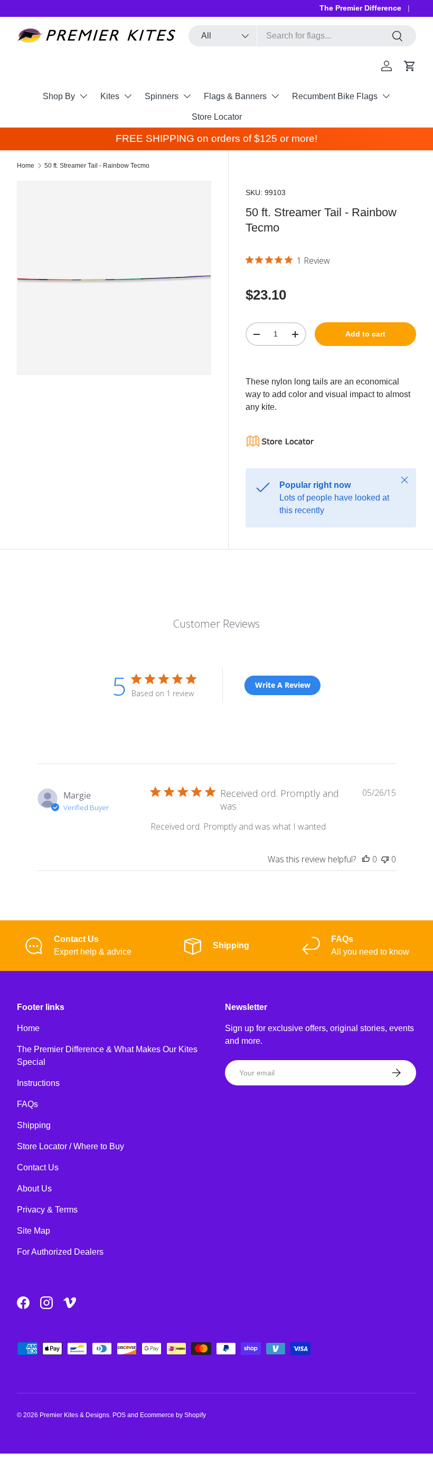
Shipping (34, 1125)
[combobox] (302, 35)
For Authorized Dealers (60, 1251)
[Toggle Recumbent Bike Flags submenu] (386, 96)
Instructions (38, 1083)
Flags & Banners (235, 96)
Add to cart (365, 334)
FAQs (27, 1104)
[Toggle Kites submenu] (127, 96)
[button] (409, 66)
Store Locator (217, 116)
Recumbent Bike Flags (335, 96)
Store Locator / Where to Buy (70, 1146)
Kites (109, 96)
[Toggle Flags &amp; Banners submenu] (275, 96)
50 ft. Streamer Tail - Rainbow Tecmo (96, 165)
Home (25, 165)
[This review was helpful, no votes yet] (366, 859)
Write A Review (282, 685)
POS (119, 1415)
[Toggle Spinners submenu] (187, 96)
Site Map (33, 1230)
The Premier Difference (360, 8)
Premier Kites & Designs (74, 1415)
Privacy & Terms (47, 1209)
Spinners (161, 96)
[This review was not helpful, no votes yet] (385, 859)
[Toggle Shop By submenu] (83, 96)
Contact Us (38, 1167)
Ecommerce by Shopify (173, 1415)
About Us (34, 1188)
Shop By (59, 96)
